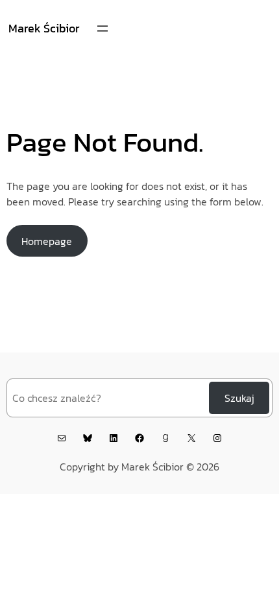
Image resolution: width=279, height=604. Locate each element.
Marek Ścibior (43, 28)
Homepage (46, 241)
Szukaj (239, 398)
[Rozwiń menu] (102, 28)
